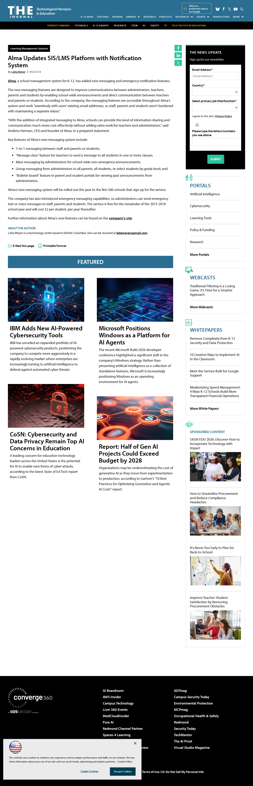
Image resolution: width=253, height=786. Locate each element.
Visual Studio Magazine (192, 747)
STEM (134, 25)
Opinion (117, 16)
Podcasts (165, 16)
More (236, 16)
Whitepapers (206, 329)
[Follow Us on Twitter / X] (229, 9)
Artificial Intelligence (205, 194)
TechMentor (183, 735)
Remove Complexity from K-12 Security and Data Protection (212, 340)
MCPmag (181, 709)
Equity (155, 25)
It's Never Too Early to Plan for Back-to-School (212, 550)
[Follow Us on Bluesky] (218, 9)
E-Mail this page (23, 246)
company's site (120, 218)
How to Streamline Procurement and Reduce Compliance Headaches (214, 497)
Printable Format (54, 246)
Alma (12, 81)
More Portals (199, 254)
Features (103, 16)
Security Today (185, 728)
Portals (200, 185)
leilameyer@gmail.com (131, 233)
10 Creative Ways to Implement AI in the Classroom (214, 356)
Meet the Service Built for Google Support (214, 373)
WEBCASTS (202, 277)
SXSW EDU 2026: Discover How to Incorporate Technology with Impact (215, 443)
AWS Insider (112, 697)
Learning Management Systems (29, 48)
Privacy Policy (223, 116)
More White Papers (204, 408)
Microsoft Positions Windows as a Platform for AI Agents (134, 335)
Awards (131, 16)
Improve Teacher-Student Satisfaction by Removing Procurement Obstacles (209, 601)
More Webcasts (201, 307)
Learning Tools (200, 218)
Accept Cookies (123, 771)
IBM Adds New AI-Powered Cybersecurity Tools (46, 331)
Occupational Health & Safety (196, 716)
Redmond (181, 722)
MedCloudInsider (116, 716)
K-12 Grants (101, 25)
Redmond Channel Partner (123, 728)
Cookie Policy (124, 761)
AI (144, 25)
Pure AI (108, 722)
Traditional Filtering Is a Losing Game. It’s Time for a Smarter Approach (212, 290)
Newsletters (221, 16)
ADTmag (180, 690)
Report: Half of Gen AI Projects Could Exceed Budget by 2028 (129, 453)
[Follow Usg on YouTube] (236, 9)
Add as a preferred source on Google (198, 8)
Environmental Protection (193, 703)
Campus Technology (118, 703)
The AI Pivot (183, 741)
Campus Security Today (191, 697)
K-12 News (87, 16)
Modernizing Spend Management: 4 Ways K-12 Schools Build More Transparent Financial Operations (215, 391)
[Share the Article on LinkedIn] (178, 55)
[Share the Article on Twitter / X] (178, 62)
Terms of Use (150, 772)
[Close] (135, 743)
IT (165, 25)
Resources (182, 16)
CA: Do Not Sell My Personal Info (182, 772)
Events (201, 16)
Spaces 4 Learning (116, 735)
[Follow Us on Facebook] (224, 9)
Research (149, 16)
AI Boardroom (113, 690)
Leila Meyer (18, 72)
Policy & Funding (202, 230)
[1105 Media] (31, 734)
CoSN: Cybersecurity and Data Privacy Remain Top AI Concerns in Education (47, 441)
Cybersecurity (200, 206)
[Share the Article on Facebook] (178, 48)
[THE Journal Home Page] (39, 11)
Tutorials (81, 25)
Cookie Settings (89, 771)
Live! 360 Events (115, 709)
